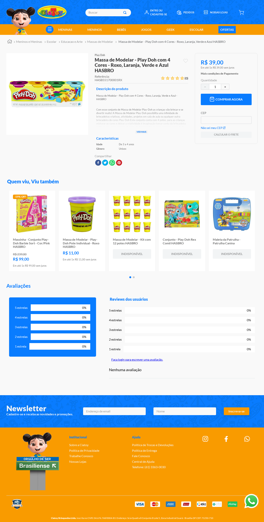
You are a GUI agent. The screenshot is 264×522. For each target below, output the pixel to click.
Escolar (51, 41)
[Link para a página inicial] (9, 42)
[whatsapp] (112, 163)
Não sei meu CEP (211, 128)
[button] (219, 72)
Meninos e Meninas (29, 41)
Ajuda (136, 437)
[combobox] (108, 12)
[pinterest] (119, 163)
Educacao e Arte (72, 41)
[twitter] (105, 163)
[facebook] (98, 163)
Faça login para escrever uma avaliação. (137, 359)
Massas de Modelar (100, 41)
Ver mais (141, 131)
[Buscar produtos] (125, 12)
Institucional (78, 437)
